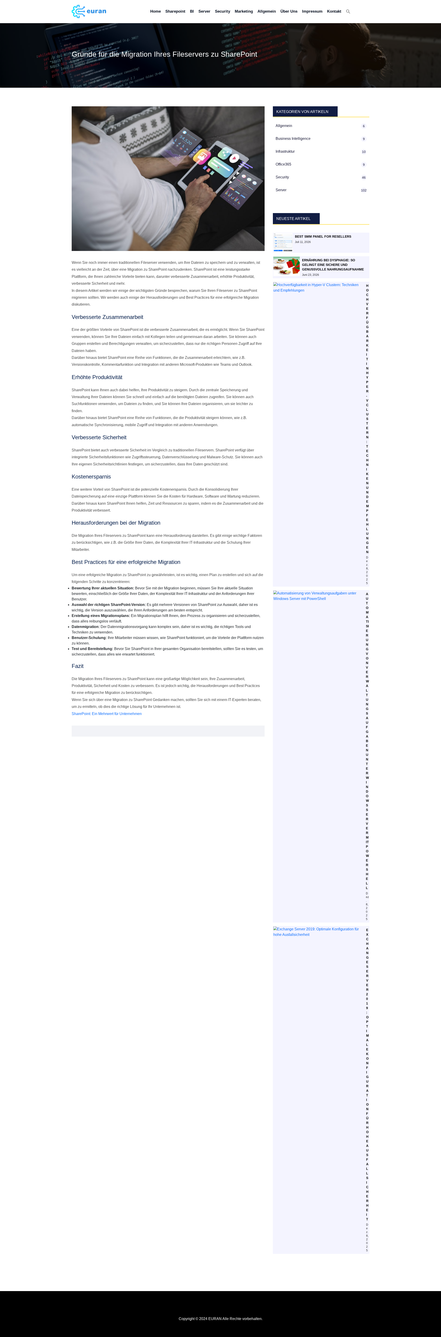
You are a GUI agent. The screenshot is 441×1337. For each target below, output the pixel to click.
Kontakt (334, 11)
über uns (288, 11)
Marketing (244, 11)
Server (204, 11)
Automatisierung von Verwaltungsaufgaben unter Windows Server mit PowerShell (367, 741)
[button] (348, 11)
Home (155, 11)
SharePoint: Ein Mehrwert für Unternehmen (107, 714)
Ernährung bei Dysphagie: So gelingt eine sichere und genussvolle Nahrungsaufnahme (333, 264)
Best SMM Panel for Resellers (323, 236)
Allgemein (266, 11)
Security (222, 11)
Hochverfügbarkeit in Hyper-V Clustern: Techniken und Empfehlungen (367, 419)
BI (192, 11)
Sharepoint (175, 11)
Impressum (312, 11)
